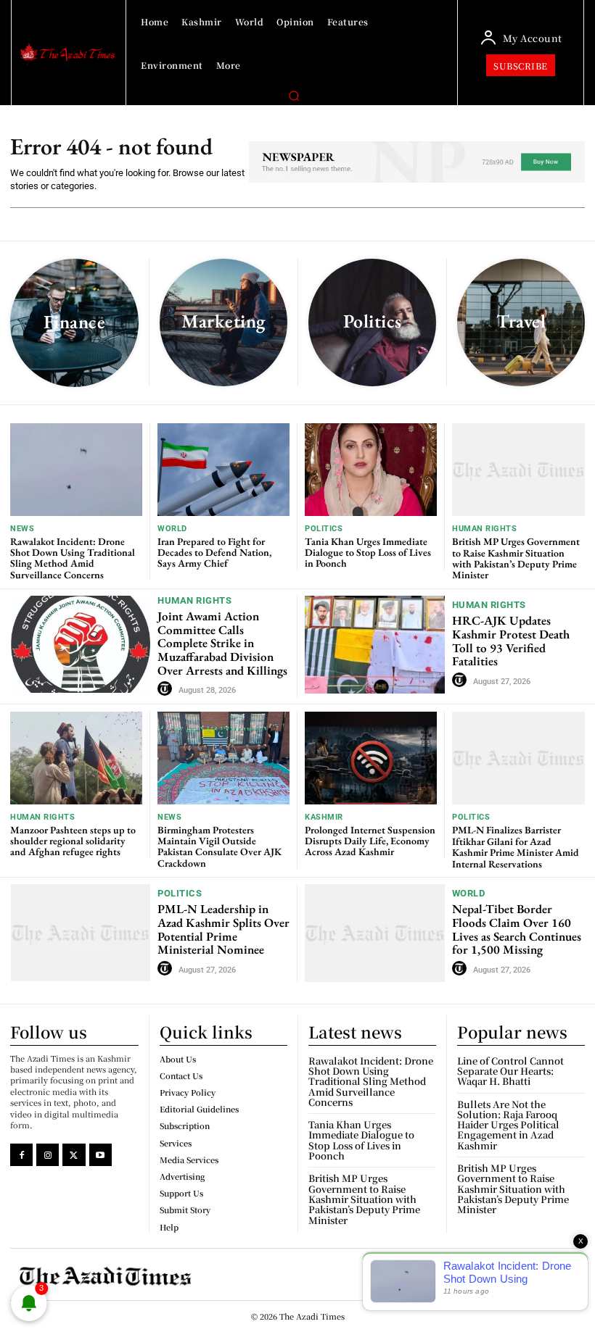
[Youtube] (100, 1155)
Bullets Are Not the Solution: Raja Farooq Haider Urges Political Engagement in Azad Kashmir (508, 1124)
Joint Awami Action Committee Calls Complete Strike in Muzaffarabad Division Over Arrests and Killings (222, 643)
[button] (293, 95)
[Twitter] (73, 1155)
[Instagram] (47, 1155)
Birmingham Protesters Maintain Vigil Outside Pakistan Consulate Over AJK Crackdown (219, 846)
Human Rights (484, 529)
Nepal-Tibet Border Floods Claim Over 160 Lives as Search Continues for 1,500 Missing (516, 929)
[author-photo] (166, 689)
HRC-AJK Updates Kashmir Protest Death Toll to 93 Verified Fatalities (511, 640)
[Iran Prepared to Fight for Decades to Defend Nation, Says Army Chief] (223, 469)
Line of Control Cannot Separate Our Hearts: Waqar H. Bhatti (510, 1071)
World (172, 529)
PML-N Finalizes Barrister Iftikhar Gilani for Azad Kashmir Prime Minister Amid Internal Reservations (515, 846)
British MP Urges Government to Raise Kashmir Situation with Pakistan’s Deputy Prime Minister (516, 558)
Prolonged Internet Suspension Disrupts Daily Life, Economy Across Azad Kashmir (370, 841)
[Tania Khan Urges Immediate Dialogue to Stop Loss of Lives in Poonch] (371, 469)
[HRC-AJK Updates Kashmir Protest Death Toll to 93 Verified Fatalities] (375, 645)
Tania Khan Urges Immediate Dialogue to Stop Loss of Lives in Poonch (368, 552)
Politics (323, 529)
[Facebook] (21, 1155)
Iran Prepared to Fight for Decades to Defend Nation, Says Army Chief (214, 552)
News (22, 529)
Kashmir (324, 817)
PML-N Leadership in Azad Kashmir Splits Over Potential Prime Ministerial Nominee (223, 929)
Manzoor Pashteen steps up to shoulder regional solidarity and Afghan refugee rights (73, 841)
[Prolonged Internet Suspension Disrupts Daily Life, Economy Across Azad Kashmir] (371, 758)
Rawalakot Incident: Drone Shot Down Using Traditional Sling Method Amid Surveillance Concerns (72, 558)
